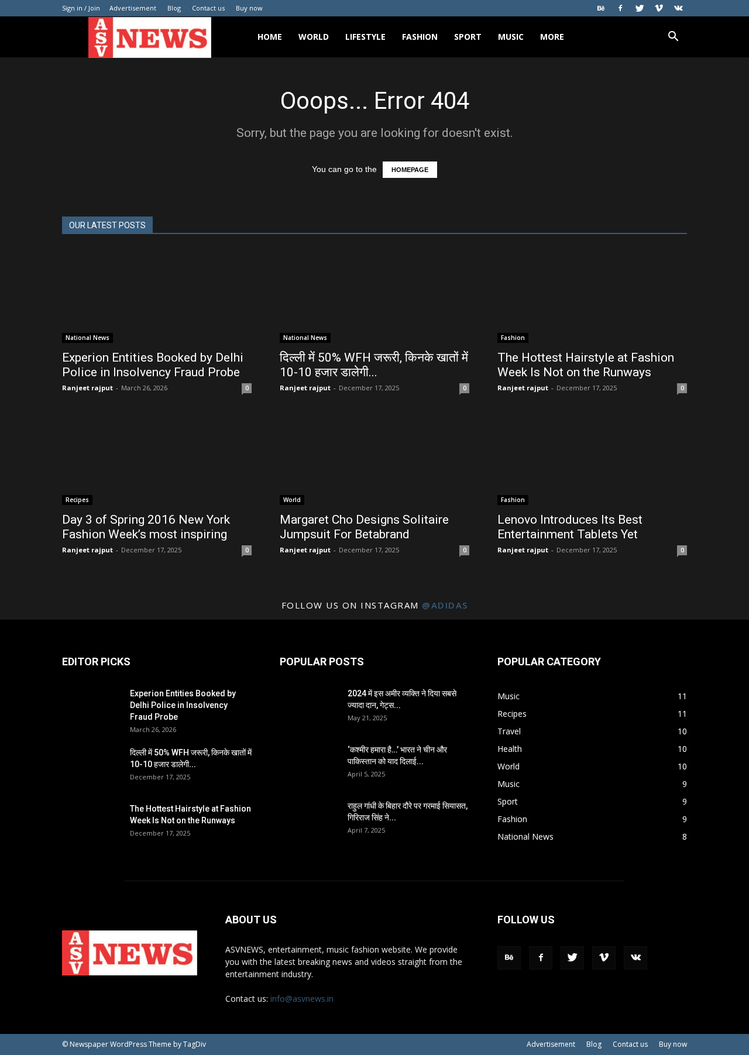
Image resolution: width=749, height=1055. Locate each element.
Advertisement (132, 8)
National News (87, 338)
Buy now (249, 8)
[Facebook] (620, 8)
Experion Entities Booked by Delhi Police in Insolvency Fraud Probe (152, 364)
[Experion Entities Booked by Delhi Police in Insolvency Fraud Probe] (157, 296)
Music (511, 36)
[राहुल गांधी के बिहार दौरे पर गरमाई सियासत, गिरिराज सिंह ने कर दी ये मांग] (309, 820)
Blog (174, 8)
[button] (673, 37)
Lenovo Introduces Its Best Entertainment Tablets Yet (570, 527)
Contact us (208, 8)
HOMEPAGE (409, 169)
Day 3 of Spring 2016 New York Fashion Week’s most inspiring (146, 527)
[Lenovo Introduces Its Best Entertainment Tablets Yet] (592, 458)
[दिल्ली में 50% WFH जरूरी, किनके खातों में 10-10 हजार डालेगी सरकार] (374, 296)
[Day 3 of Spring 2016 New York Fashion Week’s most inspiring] (157, 458)
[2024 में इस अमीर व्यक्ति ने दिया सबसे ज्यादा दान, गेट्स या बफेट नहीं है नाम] (309, 708)
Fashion (420, 36)
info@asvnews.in (302, 998)
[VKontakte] (678, 8)
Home (269, 36)
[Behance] (601, 8)
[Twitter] (639, 8)
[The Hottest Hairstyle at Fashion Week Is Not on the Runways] (592, 296)
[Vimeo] (659, 8)
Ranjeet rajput (87, 387)
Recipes (77, 500)
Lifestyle (365, 36)
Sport (468, 36)
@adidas (445, 605)
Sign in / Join (81, 8)
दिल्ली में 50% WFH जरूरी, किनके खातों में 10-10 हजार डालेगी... (374, 364)
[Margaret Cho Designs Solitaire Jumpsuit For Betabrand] (374, 458)
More (552, 36)
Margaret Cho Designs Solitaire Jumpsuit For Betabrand (364, 527)
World (313, 36)
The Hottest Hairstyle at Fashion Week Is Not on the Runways (585, 364)
